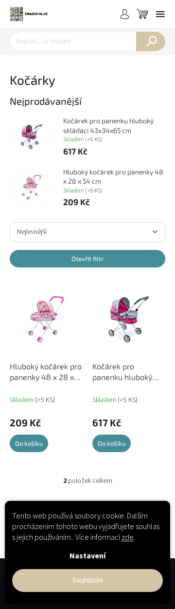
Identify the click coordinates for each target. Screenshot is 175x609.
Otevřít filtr (87, 259)
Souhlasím (87, 580)
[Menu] (160, 14)
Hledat (150, 41)
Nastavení (87, 556)
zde (128, 537)
